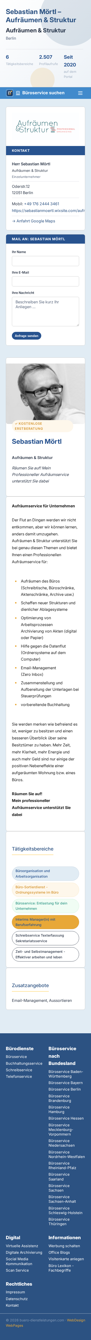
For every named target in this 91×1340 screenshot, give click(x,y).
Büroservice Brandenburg (60, 1098)
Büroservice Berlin (65, 1089)
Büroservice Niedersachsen (62, 1143)
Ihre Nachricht (23, 293)
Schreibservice (19, 1070)
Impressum (15, 1292)
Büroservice (16, 1056)
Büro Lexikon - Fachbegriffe (61, 1268)
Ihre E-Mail (20, 272)
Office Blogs (59, 1252)
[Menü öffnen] (80, 93)
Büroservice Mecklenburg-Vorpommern (61, 1129)
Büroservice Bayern (66, 1082)
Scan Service (17, 1270)
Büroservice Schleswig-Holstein (66, 1210)
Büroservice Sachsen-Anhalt (62, 1199)
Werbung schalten (64, 1246)
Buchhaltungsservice (24, 1063)
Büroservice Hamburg (59, 1109)
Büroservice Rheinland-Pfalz (62, 1165)
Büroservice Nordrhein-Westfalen (67, 1154)
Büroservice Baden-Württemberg (66, 1073)
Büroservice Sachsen (59, 1188)
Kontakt (12, 1305)
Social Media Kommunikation (19, 1261)
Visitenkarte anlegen (66, 1259)
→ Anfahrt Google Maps (33, 220)
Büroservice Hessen (66, 1118)
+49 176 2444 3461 (41, 203)
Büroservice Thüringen (59, 1221)
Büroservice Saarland (59, 1176)
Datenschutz (17, 1298)
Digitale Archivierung (24, 1252)
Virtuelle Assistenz (22, 1246)
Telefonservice (19, 1076)
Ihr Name (19, 252)
